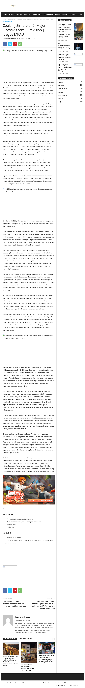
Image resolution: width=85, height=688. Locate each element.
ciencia (11, 14)
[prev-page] (51, 639)
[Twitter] (10, 44)
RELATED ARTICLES (9, 639)
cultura (19, 14)
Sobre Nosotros (73, 685)
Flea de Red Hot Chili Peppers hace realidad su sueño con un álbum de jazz (14, 603)
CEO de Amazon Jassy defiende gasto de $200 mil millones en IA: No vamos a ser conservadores (43, 604)
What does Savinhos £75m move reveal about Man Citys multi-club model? (64, 46)
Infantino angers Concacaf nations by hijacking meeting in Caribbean (64, 56)
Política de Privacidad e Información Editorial (56, 683)
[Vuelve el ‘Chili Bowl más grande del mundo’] (78, 37)
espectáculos (37, 14)
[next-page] (53, 639)
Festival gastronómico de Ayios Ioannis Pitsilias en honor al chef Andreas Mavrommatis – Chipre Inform (10, 661)
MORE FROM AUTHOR (25, 639)
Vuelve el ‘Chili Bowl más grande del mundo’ (64, 36)
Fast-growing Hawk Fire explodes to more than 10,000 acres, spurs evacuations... (65, 26)
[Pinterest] (15, 44)
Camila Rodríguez (9, 38)
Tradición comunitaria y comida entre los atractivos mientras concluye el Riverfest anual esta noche (46, 659)
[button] (81, 14)
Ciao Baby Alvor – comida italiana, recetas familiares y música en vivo (27, 667)
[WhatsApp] (20, 44)
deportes (27, 14)
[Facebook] (5, 44)
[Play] (3, 508)
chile (5, 14)
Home (4, 19)
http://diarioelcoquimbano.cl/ (22, 620)
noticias (72, 14)
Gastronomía (48, 14)
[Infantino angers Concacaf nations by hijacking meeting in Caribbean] (78, 56)
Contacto (74, 683)
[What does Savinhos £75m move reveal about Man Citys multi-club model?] (78, 46)
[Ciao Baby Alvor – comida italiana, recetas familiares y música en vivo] (29, 652)
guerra (57, 14)
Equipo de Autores (61, 685)
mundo (64, 14)
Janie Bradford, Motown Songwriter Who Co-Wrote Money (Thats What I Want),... (65, 67)
